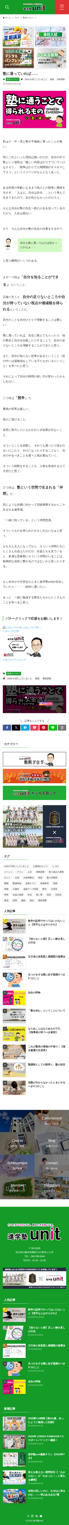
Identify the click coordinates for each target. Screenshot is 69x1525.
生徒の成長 (18, 894)
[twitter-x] (28, 1516)
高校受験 (61, 79)
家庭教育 (44, 883)
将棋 (6, 889)
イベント (8, 872)
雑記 (32, 900)
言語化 (58, 894)
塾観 (52, 79)
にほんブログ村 (11, 631)
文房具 (54, 889)
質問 (15, 900)
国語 (40, 877)
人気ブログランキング (14, 660)
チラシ (20, 872)
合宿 (17, 877)
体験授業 (40, 872)
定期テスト (30, 883)
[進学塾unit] (34, 7)
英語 (49, 894)
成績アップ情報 (30, 889)
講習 (6, 900)
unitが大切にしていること (36, 79)
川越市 (16, 889)
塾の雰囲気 (52, 877)
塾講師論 (17, 883)
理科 (6, 894)
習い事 (39, 894)
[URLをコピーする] (62, 728)
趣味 (23, 900)
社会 (30, 894)
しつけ (55, 866)
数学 (44, 889)
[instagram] (32, 1516)
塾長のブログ (13, 79)
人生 (30, 872)
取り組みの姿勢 (56, 872)
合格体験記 (28, 877)
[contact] (40, 1516)
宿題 (55, 883)
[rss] (36, 1516)
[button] (7, 728)
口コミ (7, 877)
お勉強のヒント (40, 866)
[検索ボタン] (7, 7)
